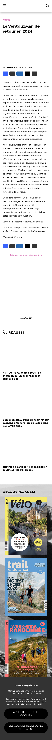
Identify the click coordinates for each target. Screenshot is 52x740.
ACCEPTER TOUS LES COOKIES (26, 714)
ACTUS (6, 20)
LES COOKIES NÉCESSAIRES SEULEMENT (26, 727)
